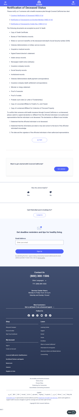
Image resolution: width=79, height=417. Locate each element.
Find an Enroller (10, 330)
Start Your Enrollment (11, 334)
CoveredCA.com (10, 398)
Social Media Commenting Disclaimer (39, 387)
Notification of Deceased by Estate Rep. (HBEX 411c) (29, 24)
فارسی (54, 394)
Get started (61, 169)
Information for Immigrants (48, 347)
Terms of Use (39, 380)
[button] (28, 194)
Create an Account (11, 349)
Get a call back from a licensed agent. (39, 307)
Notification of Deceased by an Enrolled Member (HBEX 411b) (32, 20)
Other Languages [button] (39, 280)
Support (43, 330)
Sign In (8, 345)
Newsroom (9, 363)
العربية (9, 394)
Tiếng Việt (69, 394)
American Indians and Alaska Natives (51, 351)
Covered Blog (44, 354)
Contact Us (40, 215)
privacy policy (41, 258)
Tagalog (41, 394)
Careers (8, 367)
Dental (42, 334)
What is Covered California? (48, 344)
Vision (42, 337)
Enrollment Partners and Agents (15, 359)
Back (39, 140)
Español (39, 392)
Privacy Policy (39, 383)
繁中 (14, 394)
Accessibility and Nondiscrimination (39, 378)
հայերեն (47, 394)
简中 (18, 394)
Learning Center (45, 327)
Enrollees (43, 341)
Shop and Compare (11, 327)
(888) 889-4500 (41, 284)
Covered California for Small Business (16, 355)
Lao (64, 394)
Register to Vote (10, 371)
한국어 (29, 394)
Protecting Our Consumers (39, 385)
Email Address (20, 238)
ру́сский (35, 394)
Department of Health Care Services (47, 398)
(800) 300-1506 (39, 276)
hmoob (23, 394)
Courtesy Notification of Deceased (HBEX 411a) (27, 15)
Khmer (59, 394)
